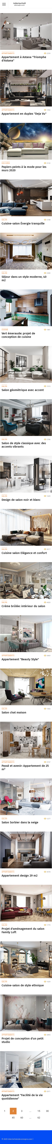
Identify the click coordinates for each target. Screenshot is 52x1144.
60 (21, 1117)
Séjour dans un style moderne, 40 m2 (24, 278)
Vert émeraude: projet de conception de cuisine (18, 335)
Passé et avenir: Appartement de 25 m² (25, 767)
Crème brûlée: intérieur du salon (23, 606)
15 (38, 1111)
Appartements (8, 53)
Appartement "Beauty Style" (20, 659)
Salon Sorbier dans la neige (20, 822)
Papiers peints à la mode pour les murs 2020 (24, 168)
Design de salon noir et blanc (21, 500)
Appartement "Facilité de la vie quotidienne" (22, 1096)
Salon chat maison (14, 712)
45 (13, 1117)
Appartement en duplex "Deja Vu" (24, 113)
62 (38, 1117)
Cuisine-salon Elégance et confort (24, 553)
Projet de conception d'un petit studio (22, 1040)
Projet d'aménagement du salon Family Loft (23, 930)
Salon (4, 220)
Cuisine (5, 330)
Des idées (6, 163)
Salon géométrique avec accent (23, 390)
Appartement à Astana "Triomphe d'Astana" (24, 58)
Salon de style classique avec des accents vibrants (24, 445)
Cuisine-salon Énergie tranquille (23, 223)
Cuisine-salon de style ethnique (23, 985)
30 (47, 1111)
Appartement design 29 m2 (19, 875)
